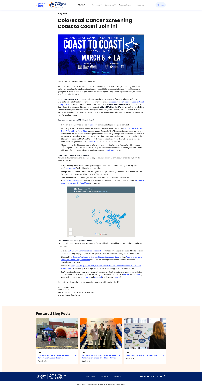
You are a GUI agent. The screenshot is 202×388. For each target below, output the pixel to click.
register (91, 125)
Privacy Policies (91, 376)
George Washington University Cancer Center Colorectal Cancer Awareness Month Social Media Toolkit (101, 267)
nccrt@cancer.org (147, 376)
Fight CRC (71, 131)
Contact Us (117, 376)
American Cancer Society (133, 128)
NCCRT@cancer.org (71, 180)
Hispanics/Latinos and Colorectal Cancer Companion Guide (95, 257)
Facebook (137, 274)
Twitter (126, 274)
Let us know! (71, 168)
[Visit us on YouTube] (161, 376)
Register (109, 150)
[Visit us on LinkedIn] (164, 376)
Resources (140, 5)
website (92, 141)
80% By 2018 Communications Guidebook (84, 251)
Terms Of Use (105, 376)
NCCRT (64, 131)
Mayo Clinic (82, 131)
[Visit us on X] (158, 376)
